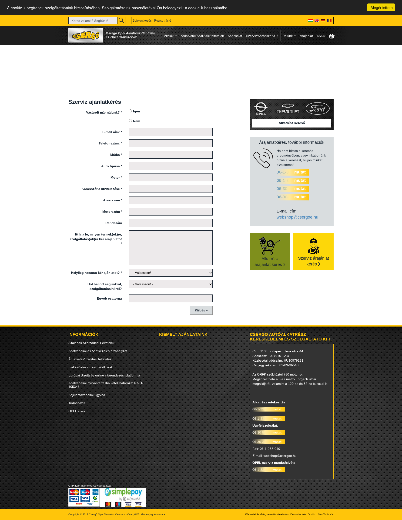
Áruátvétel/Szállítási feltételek (202, 36)
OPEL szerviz (78, 411)
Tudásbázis (76, 403)
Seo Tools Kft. (326, 514)
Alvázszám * (112, 200)
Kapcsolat (235, 36)
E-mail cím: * (112, 132)
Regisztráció (162, 20)
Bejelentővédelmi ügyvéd (86, 395)
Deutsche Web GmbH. (303, 514)
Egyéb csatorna (109, 298)
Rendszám (113, 223)
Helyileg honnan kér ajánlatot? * (96, 273)
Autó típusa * (111, 166)
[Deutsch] (323, 21)
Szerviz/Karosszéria (261, 36)
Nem (136, 121)
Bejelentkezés (142, 20)
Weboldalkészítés (255, 514)
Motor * (116, 177)
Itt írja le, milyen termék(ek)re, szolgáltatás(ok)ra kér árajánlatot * (96, 238)
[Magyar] (310, 21)
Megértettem (382, 7)
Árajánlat (306, 36)
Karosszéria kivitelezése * (102, 189)
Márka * (116, 155)
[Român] (329, 21)
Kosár (321, 36)
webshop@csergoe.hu (297, 217)
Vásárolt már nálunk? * (104, 112)
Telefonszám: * (110, 143)
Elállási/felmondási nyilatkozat (90, 367)
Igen (136, 111)
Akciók (169, 36)
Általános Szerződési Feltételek (91, 343)
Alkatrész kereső (292, 123)
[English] (317, 21)
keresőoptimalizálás (278, 514)
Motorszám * (112, 211)
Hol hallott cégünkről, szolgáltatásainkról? (104, 286)
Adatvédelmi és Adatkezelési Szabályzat (97, 351)
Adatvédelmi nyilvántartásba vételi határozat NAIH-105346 (105, 385)
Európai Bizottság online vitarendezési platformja (104, 375)
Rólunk (288, 36)
